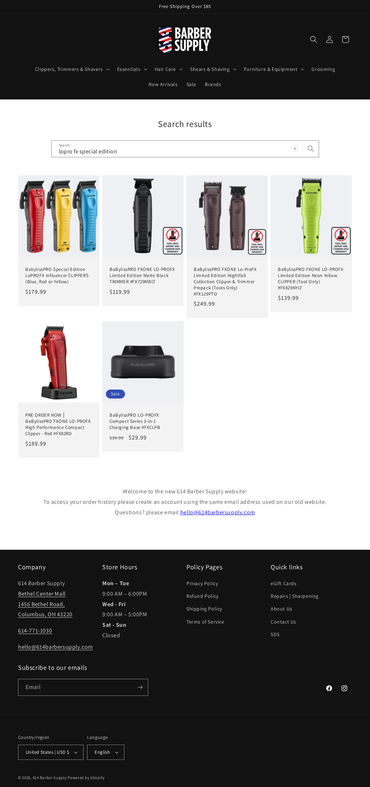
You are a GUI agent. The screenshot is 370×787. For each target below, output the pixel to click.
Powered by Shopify (86, 777)
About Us (281, 608)
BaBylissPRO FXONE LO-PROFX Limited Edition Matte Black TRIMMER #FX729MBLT (142, 276)
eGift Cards (284, 583)
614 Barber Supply (50, 777)
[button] (72, 69)
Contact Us (283, 621)
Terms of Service (205, 621)
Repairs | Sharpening (295, 596)
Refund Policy (202, 596)
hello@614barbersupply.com (217, 512)
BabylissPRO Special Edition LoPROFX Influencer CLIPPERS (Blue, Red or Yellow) (57, 276)
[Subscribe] (140, 687)
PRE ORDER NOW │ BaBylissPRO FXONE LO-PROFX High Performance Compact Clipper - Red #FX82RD (58, 424)
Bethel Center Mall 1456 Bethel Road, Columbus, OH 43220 (45, 604)
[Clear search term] (295, 149)
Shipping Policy (204, 608)
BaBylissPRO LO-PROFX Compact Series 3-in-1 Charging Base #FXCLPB (134, 421)
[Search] (311, 149)
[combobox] (185, 149)
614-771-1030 (35, 630)
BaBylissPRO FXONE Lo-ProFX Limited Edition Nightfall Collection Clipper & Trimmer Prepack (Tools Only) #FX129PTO (225, 282)
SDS (275, 634)
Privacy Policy (202, 583)
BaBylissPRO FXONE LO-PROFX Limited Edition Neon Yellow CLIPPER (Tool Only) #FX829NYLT (311, 279)
